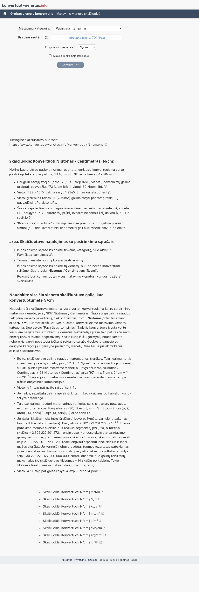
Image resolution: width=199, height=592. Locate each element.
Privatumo (80, 559)
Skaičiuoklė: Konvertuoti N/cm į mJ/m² (71, 513)
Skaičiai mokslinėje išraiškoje (71, 55)
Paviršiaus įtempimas (32, 255)
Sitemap (93, 559)
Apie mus (67, 559)
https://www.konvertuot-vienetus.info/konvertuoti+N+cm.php (56, 144)
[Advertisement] (70, 100)
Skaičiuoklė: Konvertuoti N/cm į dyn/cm (72, 528)
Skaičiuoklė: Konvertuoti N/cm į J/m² (70, 521)
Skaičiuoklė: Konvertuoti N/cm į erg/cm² (73, 535)
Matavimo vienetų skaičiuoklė (78, 14)
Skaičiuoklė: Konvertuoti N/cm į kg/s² (70, 506)
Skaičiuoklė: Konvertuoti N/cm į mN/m (71, 492)
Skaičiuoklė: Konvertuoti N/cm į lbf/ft (71, 542)
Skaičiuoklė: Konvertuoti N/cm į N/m (70, 499)
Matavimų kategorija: (34, 28)
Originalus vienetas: (60, 47)
